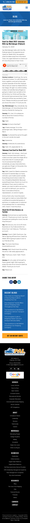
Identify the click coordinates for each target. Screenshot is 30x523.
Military (15, 439)
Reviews (15, 421)
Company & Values (15, 415)
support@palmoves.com (17, 364)
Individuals (15, 431)
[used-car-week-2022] (15, 35)
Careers (15, 426)
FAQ (15, 489)
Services (15, 382)
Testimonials (15, 424)
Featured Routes (15, 492)
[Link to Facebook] (11, 368)
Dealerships (15, 456)
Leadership (15, 418)
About (15, 412)
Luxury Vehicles (15, 385)
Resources (15, 480)
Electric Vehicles (15, 404)
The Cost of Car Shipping (15, 486)
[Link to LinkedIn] (18, 368)
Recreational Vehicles (15, 396)
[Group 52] (15, 375)
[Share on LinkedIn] (19, 282)
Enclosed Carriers (15, 393)
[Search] (4, 2)
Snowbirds (15, 442)
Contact (15, 505)
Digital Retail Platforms (15, 464)
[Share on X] (15, 282)
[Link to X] (14, 368)
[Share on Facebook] (11, 282)
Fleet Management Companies (15, 472)
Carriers (15, 501)
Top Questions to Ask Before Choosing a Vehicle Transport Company (14, 311)
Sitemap (17, 520)
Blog (15, 484)
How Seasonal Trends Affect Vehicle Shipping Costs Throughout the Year (14, 304)
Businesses (15, 453)
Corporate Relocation (15, 399)
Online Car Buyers (15, 447)
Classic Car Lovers (15, 445)
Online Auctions (15, 459)
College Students (15, 436)
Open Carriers (15, 391)
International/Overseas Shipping (15, 402)
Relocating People (15, 434)
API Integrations (15, 407)
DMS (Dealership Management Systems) (15, 470)
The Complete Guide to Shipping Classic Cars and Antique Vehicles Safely (13, 318)
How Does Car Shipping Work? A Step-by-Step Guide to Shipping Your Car (15, 297)
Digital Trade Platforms (15, 461)
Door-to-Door (15, 388)
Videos (15, 497)
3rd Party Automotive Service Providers (15, 467)
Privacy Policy (19, 516)
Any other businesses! (15, 475)
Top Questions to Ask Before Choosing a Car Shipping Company (14, 325)
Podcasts (15, 494)
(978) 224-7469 (10, 2)
